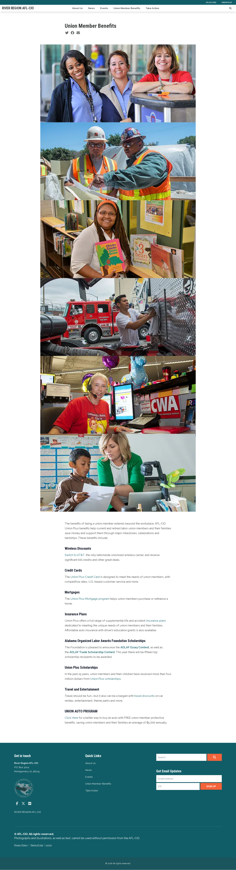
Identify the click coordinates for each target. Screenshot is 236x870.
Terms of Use (36, 845)
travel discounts (144, 696)
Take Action (152, 8)
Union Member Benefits (126, 8)
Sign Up (211, 786)
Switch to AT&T (74, 555)
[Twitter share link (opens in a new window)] (67, 33)
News (91, 8)
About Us (77, 8)
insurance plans (156, 620)
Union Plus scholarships (105, 678)
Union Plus (227, 2)
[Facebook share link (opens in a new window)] (72, 33)
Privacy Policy (21, 845)
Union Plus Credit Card (85, 577)
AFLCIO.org (211, 2)
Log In (49, 845)
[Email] (78, 33)
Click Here (71, 717)
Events (104, 8)
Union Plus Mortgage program (89, 598)
